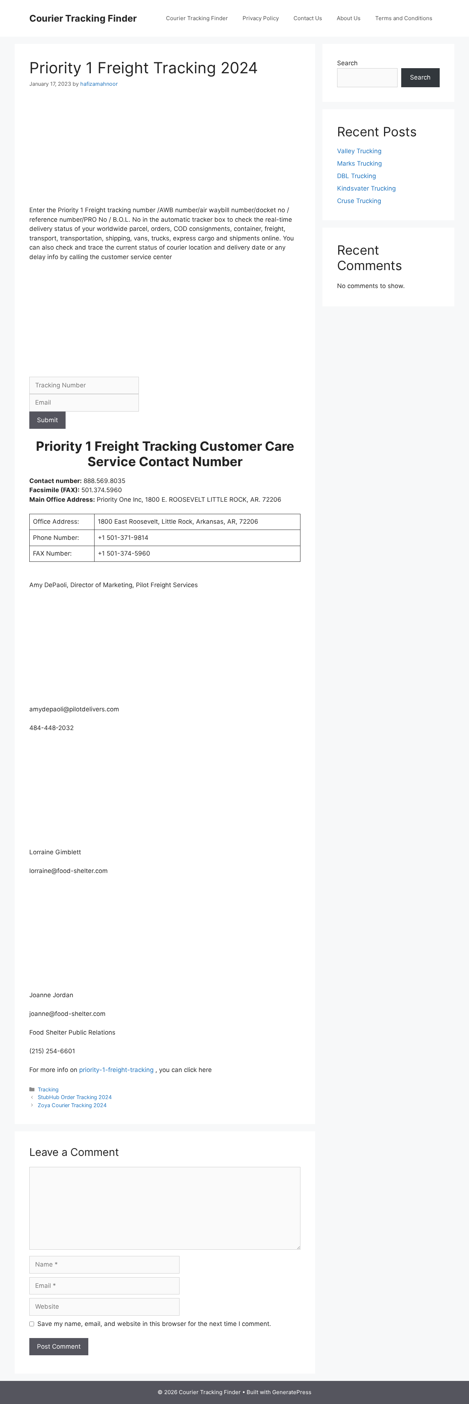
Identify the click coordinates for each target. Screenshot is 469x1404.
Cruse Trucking (359, 200)
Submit (47, 420)
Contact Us (307, 18)
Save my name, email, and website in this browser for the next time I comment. (154, 1323)
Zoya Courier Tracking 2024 (72, 1105)
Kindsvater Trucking (366, 188)
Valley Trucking (359, 151)
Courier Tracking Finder (83, 18)
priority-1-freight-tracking (116, 1069)
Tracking (48, 1089)
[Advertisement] (164, 151)
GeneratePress (291, 1392)
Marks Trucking (359, 163)
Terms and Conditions (403, 18)
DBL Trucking (356, 176)
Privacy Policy (261, 18)
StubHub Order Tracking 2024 (75, 1097)
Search (347, 63)
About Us (349, 18)
